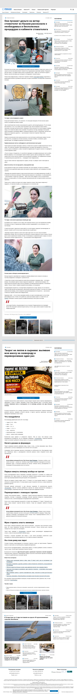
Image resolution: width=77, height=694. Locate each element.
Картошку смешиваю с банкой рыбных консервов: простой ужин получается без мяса (28, 576)
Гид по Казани (58, 29)
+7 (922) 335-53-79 (38, 671)
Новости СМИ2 (8, 319)
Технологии (58, 58)
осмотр (6, 298)
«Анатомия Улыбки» (39, 76)
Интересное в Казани (10, 17)
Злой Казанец (13, 580)
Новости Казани (9, 655)
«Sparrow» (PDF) (39, 688)
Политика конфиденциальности (67, 691)
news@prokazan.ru (38, 673)
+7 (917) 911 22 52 (14, 671)
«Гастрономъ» (38, 438)
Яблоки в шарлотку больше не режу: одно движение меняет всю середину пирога (27, 567)
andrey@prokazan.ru (14, 673)
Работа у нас (38, 675)
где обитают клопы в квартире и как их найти (62, 35)
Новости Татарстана (9, 615)
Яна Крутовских (39, 33)
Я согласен (54, 691)
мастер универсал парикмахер (60, 385)
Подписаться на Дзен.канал (28, 66)
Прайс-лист (14, 675)
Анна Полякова (44, 361)
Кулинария (58, 22)
